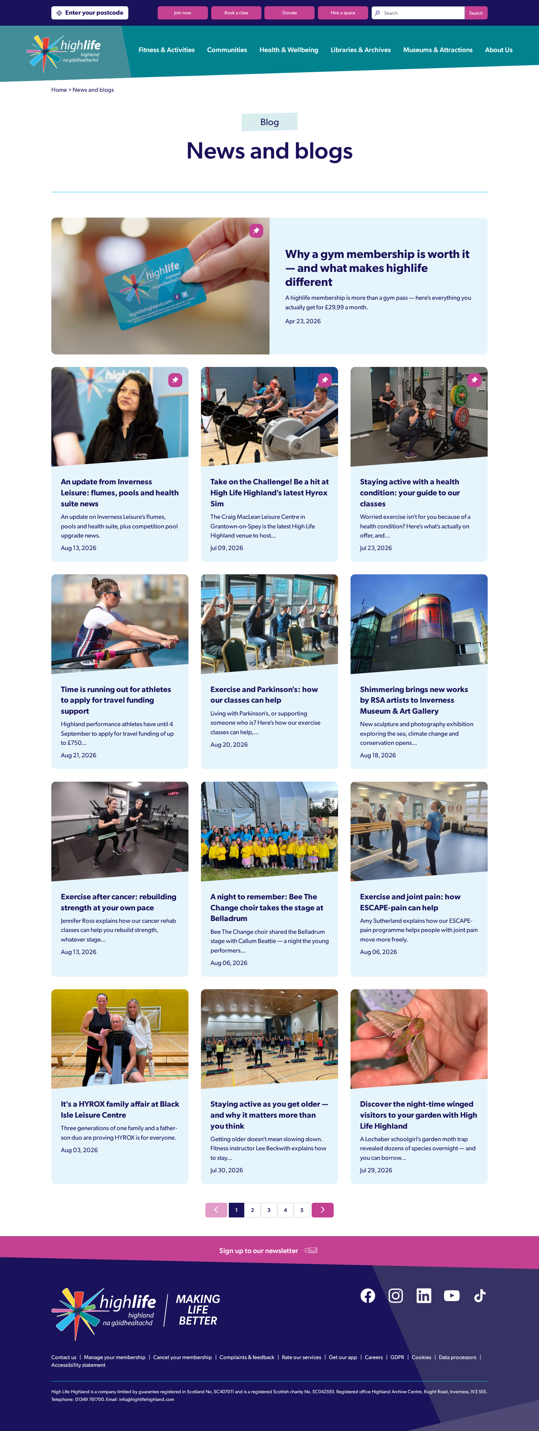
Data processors (457, 1357)
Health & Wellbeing (289, 49)
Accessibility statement (78, 1364)
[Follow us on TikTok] (480, 1296)
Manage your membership (115, 1357)
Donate (289, 12)
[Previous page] (216, 1210)
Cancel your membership (182, 1357)
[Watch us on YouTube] (452, 1296)
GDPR (397, 1357)
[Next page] (323, 1210)
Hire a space (343, 12)
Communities (227, 49)
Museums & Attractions (438, 49)
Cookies (421, 1357)
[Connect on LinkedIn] (424, 1296)
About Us (499, 49)
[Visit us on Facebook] (368, 1296)
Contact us (63, 1357)
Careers (374, 1357)
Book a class (236, 12)
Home (59, 89)
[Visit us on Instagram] (396, 1296)
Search (476, 13)
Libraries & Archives (361, 49)
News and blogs (93, 89)
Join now (182, 12)
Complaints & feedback (247, 1357)
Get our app (343, 1357)
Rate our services (301, 1357)
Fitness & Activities (167, 49)
